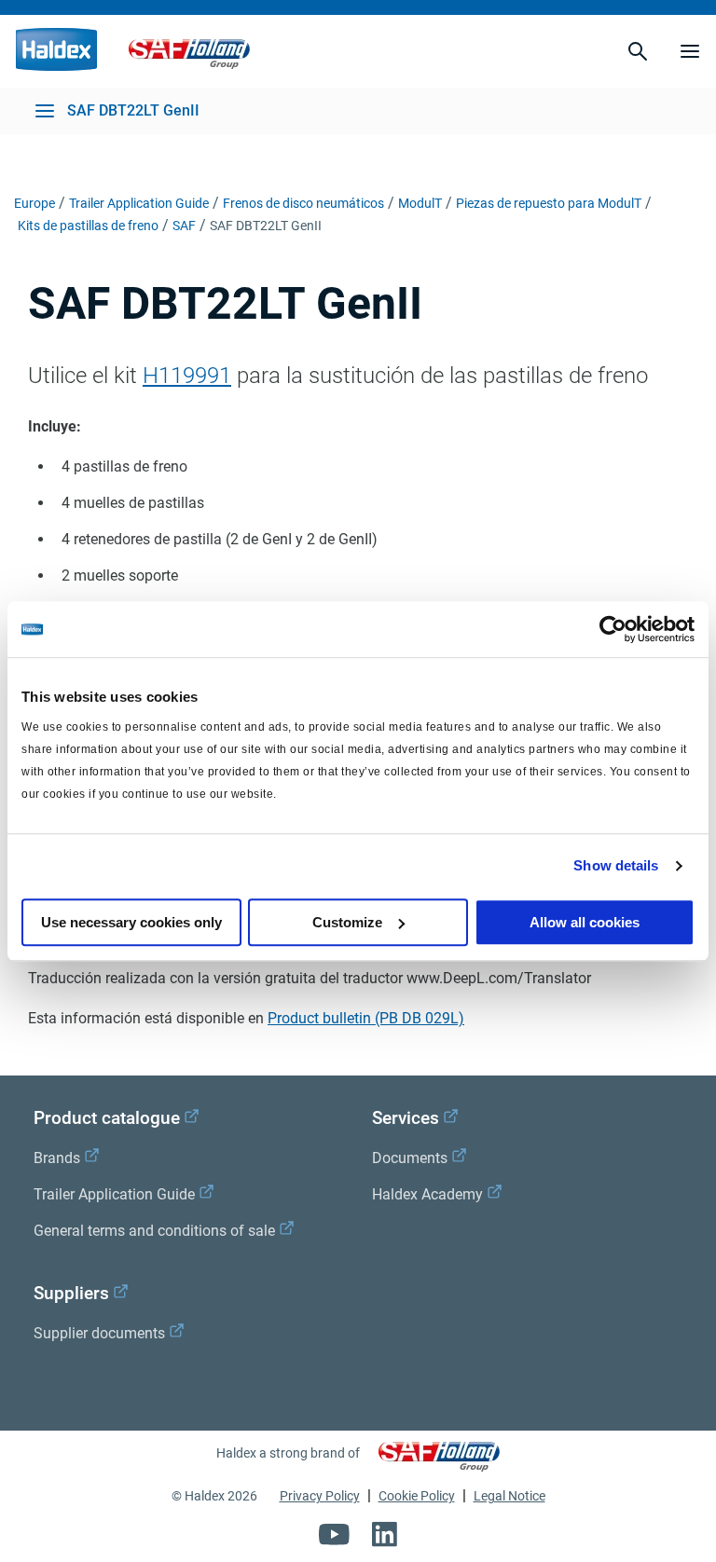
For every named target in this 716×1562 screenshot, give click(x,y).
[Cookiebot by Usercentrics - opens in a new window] (613, 629)
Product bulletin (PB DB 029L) (366, 1018)
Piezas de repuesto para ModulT (548, 203)
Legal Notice (509, 1495)
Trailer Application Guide (139, 203)
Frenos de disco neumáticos (303, 203)
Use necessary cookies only (131, 922)
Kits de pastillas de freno (88, 225)
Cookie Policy (417, 1495)
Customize (347, 922)
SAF (184, 225)
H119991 (187, 376)
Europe (34, 203)
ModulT (420, 203)
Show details (615, 865)
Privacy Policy (320, 1495)
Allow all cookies (585, 922)
